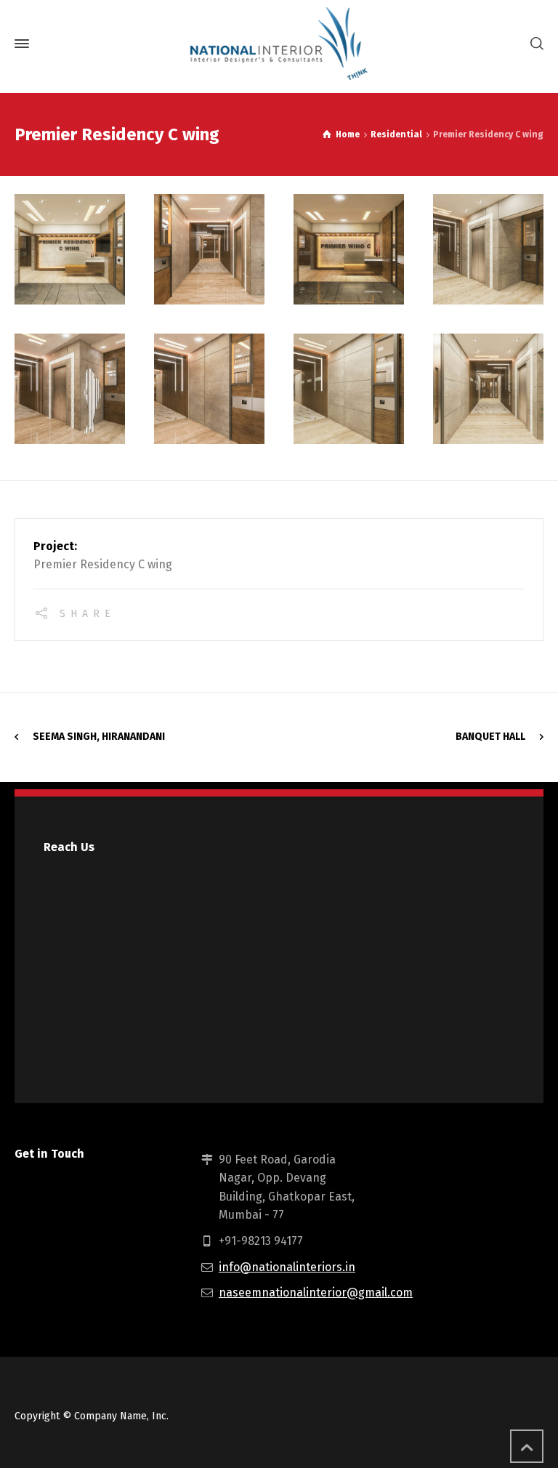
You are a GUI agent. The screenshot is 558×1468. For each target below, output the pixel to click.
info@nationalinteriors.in (287, 1267)
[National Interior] (279, 43)
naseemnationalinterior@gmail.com (316, 1292)
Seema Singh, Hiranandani (99, 736)
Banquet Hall (490, 736)
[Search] (534, 43)
